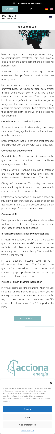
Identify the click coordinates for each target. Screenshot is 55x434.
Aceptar (27, 409)
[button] (50, 382)
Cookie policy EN (27, 430)
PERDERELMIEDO (10, 17)
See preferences (27, 424)
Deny (27, 417)
